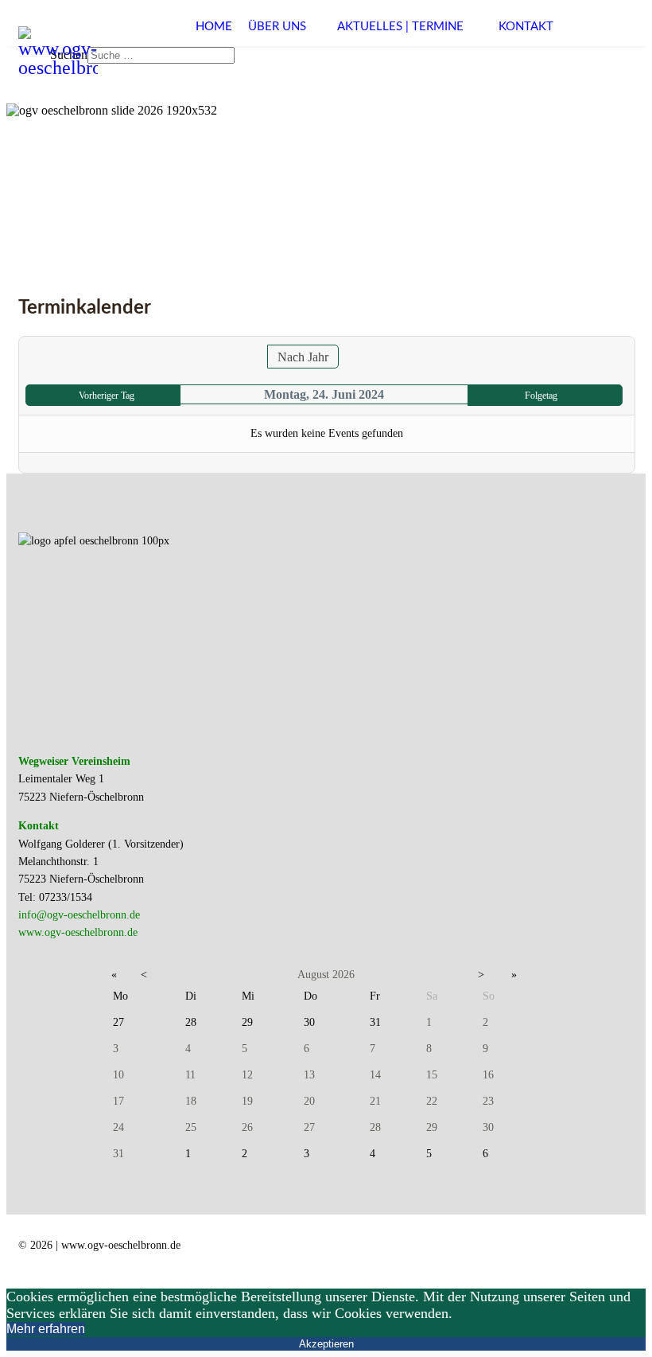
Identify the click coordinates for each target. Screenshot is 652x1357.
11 (190, 1075)
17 (118, 1101)
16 (488, 1075)
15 (431, 1075)
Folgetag (541, 395)
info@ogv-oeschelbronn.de (79, 915)
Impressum (381, 1258)
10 (118, 1075)
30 (488, 1127)
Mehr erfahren (45, 1329)
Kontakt (526, 27)
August (313, 975)
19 (247, 1101)
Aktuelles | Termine (400, 27)
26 (247, 1127)
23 (488, 1101)
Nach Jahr (302, 357)
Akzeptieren (326, 1344)
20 (309, 1101)
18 (190, 1101)
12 (247, 1075)
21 (375, 1101)
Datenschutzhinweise (497, 1258)
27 (309, 1127)
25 (190, 1127)
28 (375, 1127)
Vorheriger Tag (106, 395)
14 (375, 1075)
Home (214, 27)
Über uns (277, 27)
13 (309, 1075)
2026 (343, 975)
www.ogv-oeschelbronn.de (78, 932)
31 (118, 1154)
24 (118, 1127)
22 (431, 1101)
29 (431, 1127)
